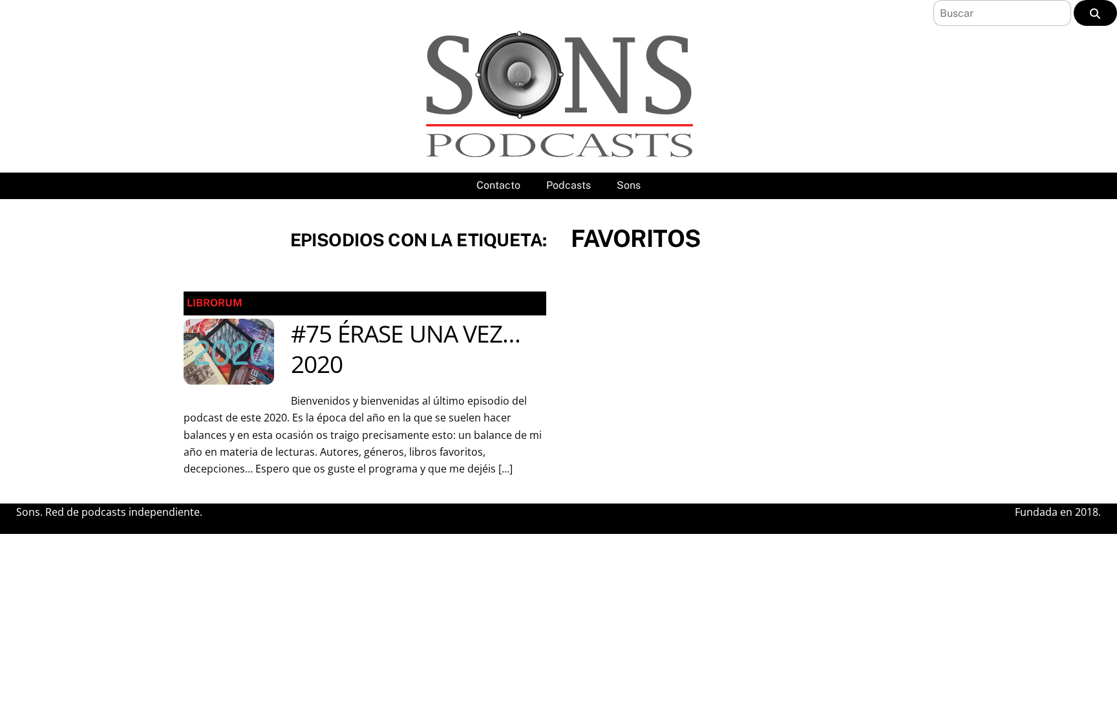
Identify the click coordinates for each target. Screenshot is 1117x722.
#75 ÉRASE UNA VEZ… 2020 (405, 349)
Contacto (498, 185)
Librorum (214, 303)
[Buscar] (1095, 13)
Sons (629, 185)
